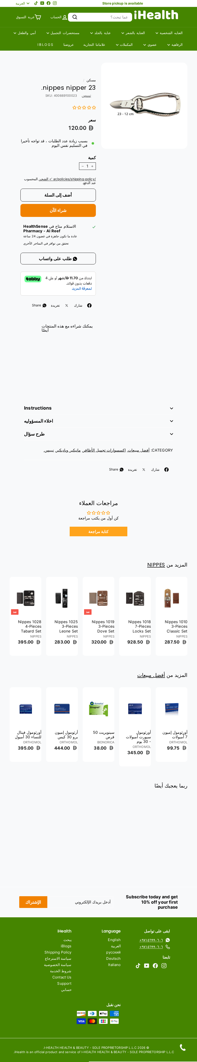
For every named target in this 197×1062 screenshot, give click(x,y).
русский (113, 952)
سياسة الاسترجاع (58, 958)
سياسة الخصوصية (57, 964)
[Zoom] (144, 106)
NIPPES (156, 564)
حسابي (66, 989)
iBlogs (45, 44)
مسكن (91, 80)
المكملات (125, 44)
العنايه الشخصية (170, 33)
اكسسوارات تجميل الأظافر (104, 450)
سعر (92, 120)
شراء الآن (58, 210)
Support (64, 983)
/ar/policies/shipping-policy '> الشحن (67, 179)
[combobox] (100, 17)
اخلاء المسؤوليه (38, 421)
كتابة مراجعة (98, 531)
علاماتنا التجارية (94, 44)
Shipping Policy (57, 952)
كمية (92, 157)
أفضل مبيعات (138, 450)
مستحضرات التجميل (64, 33)
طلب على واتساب (55, 258)
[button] (84, 107)
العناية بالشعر (134, 33)
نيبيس (86, 95)
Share (37, 305)
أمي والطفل (26, 33)
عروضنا (68, 44)
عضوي (151, 44)
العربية (116, 946)
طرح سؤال (34, 434)
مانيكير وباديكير (68, 450)
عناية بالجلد (102, 33)
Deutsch (113, 958)
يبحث (67, 939)
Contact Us (62, 977)
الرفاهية (176, 44)
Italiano (114, 964)
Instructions (38, 408)
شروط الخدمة (60, 971)
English (114, 939)
